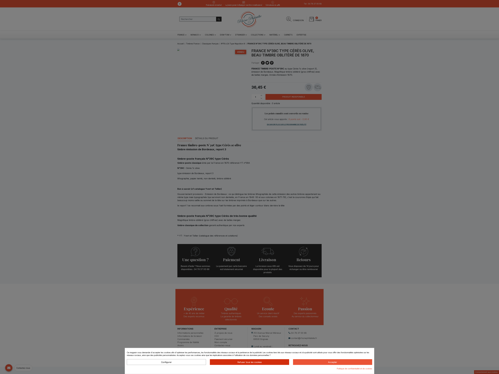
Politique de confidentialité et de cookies (354, 369)
